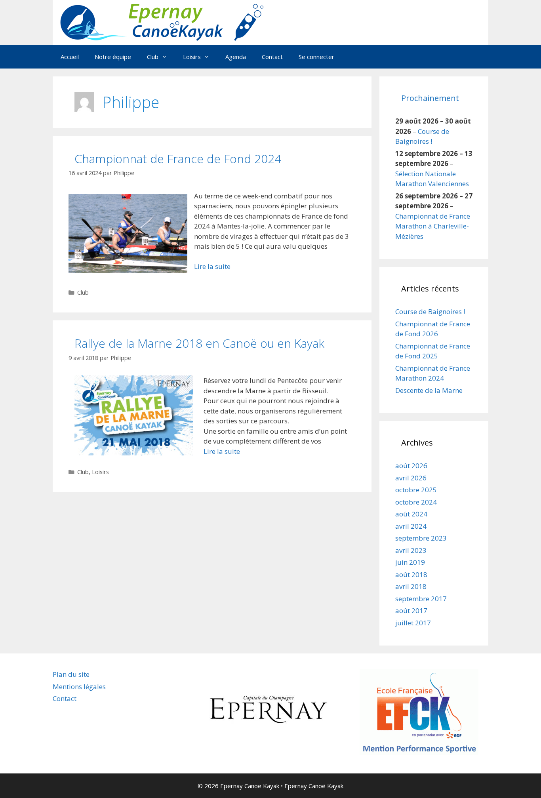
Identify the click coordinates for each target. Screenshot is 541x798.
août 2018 (411, 574)
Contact (272, 57)
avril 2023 (411, 550)
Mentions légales (79, 686)
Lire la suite (212, 266)
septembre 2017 (421, 598)
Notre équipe (113, 57)
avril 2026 (411, 477)
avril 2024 (411, 526)
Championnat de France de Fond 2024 (177, 158)
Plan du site (71, 674)
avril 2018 (411, 586)
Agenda (235, 57)
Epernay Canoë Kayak (313, 786)
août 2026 (411, 465)
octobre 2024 (416, 502)
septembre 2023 (421, 538)
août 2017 (411, 610)
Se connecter (316, 57)
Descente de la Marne (429, 390)
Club (83, 292)
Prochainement (430, 98)
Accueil (70, 57)
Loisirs (100, 472)
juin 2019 (410, 562)
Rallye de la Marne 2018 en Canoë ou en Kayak (199, 343)
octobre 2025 (416, 489)
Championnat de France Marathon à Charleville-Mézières (432, 226)
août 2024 (411, 513)
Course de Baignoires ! (430, 311)
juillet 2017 (413, 622)
